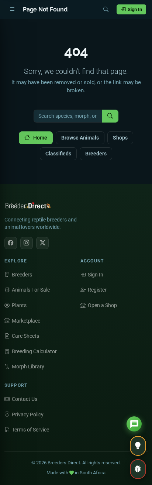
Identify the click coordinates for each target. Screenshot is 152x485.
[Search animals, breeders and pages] (106, 9)
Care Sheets (25, 336)
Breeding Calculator (34, 351)
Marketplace (26, 321)
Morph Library (28, 366)
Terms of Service (30, 430)
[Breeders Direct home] (28, 207)
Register (97, 290)
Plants (19, 305)
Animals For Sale (31, 290)
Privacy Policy (28, 414)
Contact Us (24, 399)
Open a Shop (102, 305)
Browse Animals (80, 138)
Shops (120, 138)
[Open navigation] (12, 9)
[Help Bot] (134, 423)
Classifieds (58, 153)
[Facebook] (10, 243)
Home (40, 138)
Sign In (135, 9)
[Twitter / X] (42, 243)
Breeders (96, 153)
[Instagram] (26, 243)
